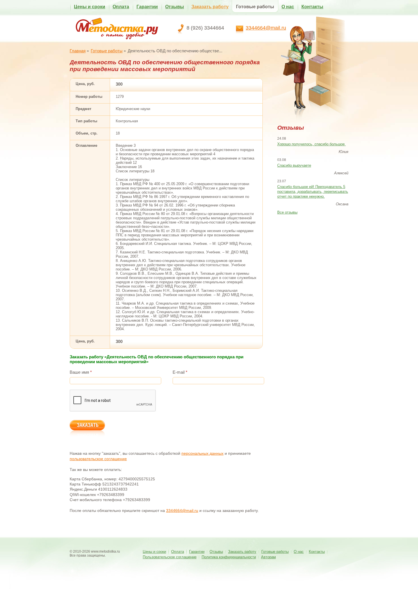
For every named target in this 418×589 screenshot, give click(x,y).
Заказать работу (210, 6)
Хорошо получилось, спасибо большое (311, 144)
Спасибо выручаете (294, 165)
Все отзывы (287, 212)
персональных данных (202, 453)
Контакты (312, 6)
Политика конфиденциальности (229, 557)
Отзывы (174, 6)
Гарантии (147, 6)
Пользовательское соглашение (169, 557)
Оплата (121, 6)
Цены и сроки (89, 6)
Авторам (268, 557)
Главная (78, 50)
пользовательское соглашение (98, 458)
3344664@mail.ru (266, 28)
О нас (288, 6)
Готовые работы (255, 6)
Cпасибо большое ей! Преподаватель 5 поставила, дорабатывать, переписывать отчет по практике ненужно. (312, 192)
